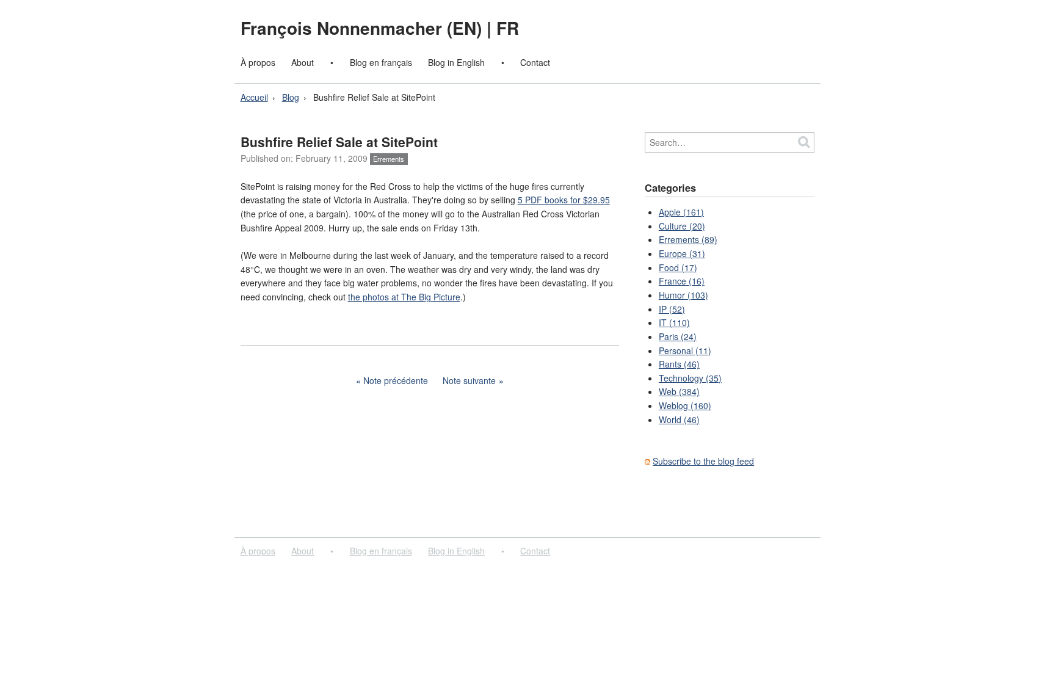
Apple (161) (681, 212)
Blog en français (381, 62)
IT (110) (674, 322)
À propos (258, 62)
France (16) (682, 281)
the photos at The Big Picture (404, 297)
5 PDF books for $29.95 (564, 200)
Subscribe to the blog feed (703, 461)
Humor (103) (683, 295)
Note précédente (395, 380)
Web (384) (679, 391)
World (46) (679, 419)
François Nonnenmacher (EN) (364, 27)
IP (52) (672, 309)
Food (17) (678, 267)
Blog (290, 97)
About (302, 62)
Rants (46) (679, 364)
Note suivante (469, 380)
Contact (535, 62)
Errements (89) (688, 239)
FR (507, 27)
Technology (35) (690, 378)
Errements (388, 159)
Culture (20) (682, 226)
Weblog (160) (685, 405)
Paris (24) (678, 336)
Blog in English (456, 62)
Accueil (254, 97)
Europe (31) (682, 253)
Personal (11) (685, 350)
